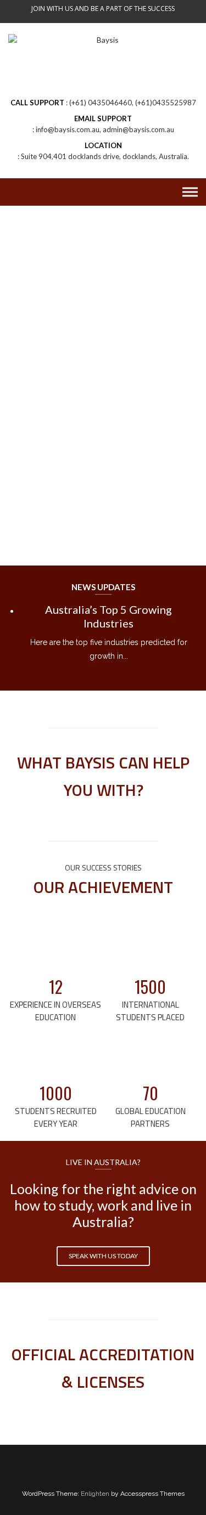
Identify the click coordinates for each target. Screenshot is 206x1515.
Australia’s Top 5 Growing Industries (108, 616)
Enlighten (95, 1493)
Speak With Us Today (103, 1256)
